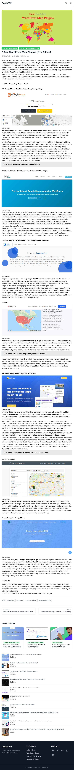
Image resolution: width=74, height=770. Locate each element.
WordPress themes (8, 368)
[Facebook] (53, 750)
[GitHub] (53, 755)
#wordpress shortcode (45, 600)
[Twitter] (57, 750)
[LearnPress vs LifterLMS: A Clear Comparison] (5, 674)
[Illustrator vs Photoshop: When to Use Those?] (5, 665)
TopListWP (7, 3)
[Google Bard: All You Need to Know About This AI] (5, 690)
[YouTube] (62, 750)
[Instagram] (67, 750)
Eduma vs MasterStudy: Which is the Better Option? (25, 654)
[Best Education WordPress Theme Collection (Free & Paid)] (5, 682)
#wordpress (19, 600)
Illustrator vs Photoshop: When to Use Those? (24, 663)
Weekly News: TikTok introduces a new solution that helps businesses (31, 721)
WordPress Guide (32, 753)
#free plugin (10, 600)
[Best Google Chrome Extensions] (5, 698)
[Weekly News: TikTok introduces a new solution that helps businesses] (5, 723)
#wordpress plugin (31, 600)
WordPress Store (32, 759)
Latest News (31, 750)
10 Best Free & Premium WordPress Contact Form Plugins (31, 593)
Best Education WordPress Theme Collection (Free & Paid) (27, 679)
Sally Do (16, 56)
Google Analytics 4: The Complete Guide (22, 704)
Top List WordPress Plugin (29, 48)
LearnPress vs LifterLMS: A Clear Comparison (23, 671)
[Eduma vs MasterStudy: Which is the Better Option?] (5, 657)
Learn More (6, 128)
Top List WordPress (10, 48)
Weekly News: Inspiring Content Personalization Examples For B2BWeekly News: (34, 712)
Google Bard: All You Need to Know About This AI (25, 688)
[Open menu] (70, 3)
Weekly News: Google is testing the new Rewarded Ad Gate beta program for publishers (37, 729)
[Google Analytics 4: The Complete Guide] (5, 707)
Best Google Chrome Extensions (20, 696)
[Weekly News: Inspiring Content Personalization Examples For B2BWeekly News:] (5, 715)
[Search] (66, 3)
